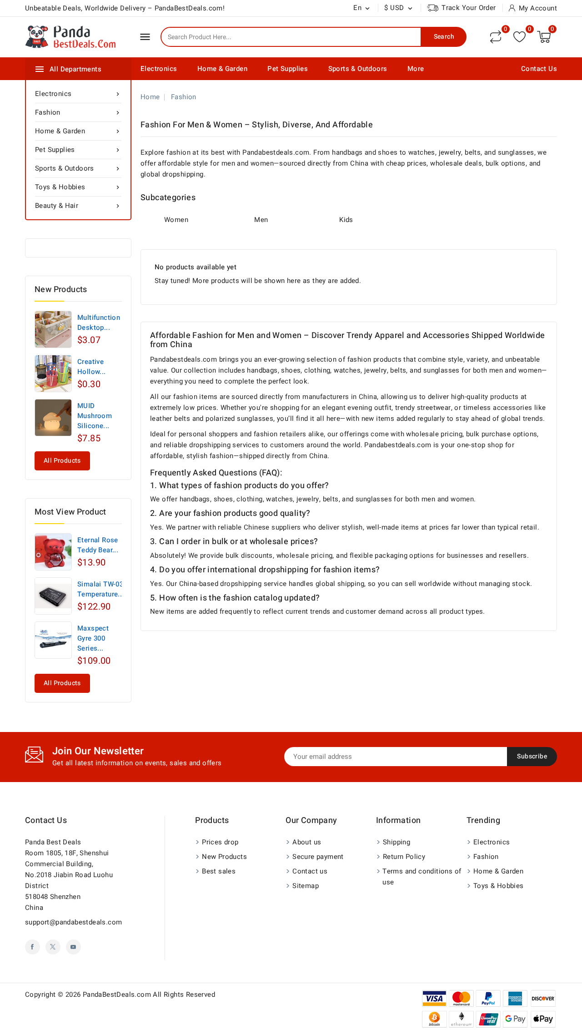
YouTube (73, 946)
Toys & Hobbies (78, 187)
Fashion (78, 112)
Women (176, 219)
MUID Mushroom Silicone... (94, 416)
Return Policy (404, 857)
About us (306, 842)
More (415, 69)
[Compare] (495, 36)
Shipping (396, 842)
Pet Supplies (287, 69)
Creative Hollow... (91, 367)
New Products (224, 857)
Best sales (219, 871)
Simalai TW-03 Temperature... (100, 589)
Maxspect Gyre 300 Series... (93, 638)
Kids (346, 219)
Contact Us (539, 69)
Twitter (52, 946)
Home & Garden (222, 69)
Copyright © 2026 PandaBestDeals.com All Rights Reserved (120, 995)
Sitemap (305, 886)
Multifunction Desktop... (98, 323)
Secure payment (318, 857)
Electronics (158, 69)
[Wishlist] (519, 36)
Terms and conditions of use (421, 876)
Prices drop (220, 842)
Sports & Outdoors (357, 69)
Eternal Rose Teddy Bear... (97, 545)
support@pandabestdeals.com (73, 922)
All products (62, 460)
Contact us (46, 820)
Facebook (32, 946)
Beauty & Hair (78, 206)
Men (261, 219)
